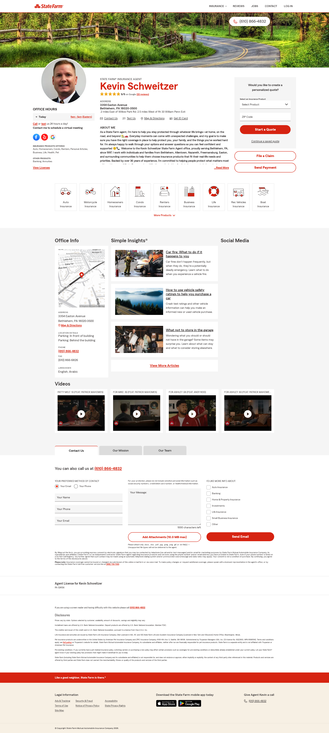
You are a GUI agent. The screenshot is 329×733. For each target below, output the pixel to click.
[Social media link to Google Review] (52, 137)
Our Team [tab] (165, 450)
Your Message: (138, 492)
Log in (288, 6)
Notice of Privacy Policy (87, 706)
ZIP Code (247, 117)
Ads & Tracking (62, 701)
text (43, 123)
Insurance (216, 6)
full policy (67, 642)
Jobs (254, 6)
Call (35, 123)
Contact (271, 6)
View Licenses (41, 167)
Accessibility (111, 701)
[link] (49, 6)
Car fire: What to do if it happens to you (184, 254)
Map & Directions (71, 325)
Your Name (63, 497)
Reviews (238, 6)
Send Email (240, 536)
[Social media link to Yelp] (44, 137)
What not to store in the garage (189, 330)
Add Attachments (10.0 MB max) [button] (164, 537)
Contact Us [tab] (76, 450)
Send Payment (265, 167)
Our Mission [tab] (121, 450)
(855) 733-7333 (112, 564)
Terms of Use (61, 706)
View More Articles (164, 365)
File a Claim (265, 156)
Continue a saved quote (265, 141)
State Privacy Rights (115, 706)
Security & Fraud (84, 701)
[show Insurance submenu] (225, 6)
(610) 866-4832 (68, 351)
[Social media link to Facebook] (36, 137)
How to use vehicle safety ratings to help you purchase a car (188, 294)
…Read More (221, 167)
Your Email (65, 486)
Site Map (59, 710)
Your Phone (85, 486)
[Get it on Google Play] (189, 703)
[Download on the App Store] (166, 703)
